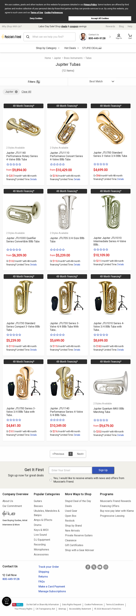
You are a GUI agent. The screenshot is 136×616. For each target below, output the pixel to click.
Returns (43, 576)
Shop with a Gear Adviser (79, 550)
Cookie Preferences (53, 12)
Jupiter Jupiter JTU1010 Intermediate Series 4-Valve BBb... (109, 241)
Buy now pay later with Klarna (117, 510)
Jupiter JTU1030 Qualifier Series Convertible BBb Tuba (22, 240)
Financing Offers (109, 506)
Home (48, 58)
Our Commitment (12, 506)
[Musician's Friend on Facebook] (88, 567)
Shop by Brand (73, 525)
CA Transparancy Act (45, 609)
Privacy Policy (90, 4)
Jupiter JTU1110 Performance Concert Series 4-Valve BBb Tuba (66, 156)
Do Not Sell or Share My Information (43, 604)
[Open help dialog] (6, 601)
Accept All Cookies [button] (100, 18)
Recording (40, 544)
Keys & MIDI (41, 530)
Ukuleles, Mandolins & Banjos (47, 513)
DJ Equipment (42, 539)
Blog (121, 26)
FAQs (41, 581)
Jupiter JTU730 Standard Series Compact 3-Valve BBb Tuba (23, 326)
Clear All (26, 91)
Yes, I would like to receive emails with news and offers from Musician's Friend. (88, 480)
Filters (31, 81)
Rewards (110, 26)
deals (64, 26)
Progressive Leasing (112, 515)
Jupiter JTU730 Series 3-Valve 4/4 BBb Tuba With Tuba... (64, 326)
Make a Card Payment (51, 586)
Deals (68, 506)
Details (33, 179)
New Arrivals (72, 530)
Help (130, 26)
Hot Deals (70, 48)
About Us (7, 501)
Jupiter (57, 58)
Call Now (10, 577)
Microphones (41, 549)
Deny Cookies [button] (36, 18)
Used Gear (71, 510)
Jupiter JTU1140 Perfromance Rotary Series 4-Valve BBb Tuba (22, 156)
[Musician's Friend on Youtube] (100, 567)
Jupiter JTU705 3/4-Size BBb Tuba (67, 240)
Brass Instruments (73, 58)
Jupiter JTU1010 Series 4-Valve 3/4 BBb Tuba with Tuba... (108, 326)
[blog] (15, 514)
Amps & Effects (43, 520)
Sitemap (62, 609)
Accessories (41, 554)
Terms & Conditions (115, 604)
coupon (74, 26)
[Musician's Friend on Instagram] (106, 567)
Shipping (43, 571)
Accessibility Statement (80, 609)
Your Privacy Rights (23, 609)
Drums (37, 525)
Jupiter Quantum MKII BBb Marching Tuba (108, 410)
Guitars (38, 501)
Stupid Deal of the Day (78, 501)
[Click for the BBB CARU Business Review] (17, 604)
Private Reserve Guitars (79, 535)
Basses (38, 506)
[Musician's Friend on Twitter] (94, 567)
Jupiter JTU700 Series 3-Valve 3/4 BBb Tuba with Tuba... (21, 412)
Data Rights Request (71, 604)
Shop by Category (46, 48)
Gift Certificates (74, 545)
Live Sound (40, 534)
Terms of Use (37, 12)
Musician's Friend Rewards (115, 501)
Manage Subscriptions (52, 591)
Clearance (70, 540)
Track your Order (48, 566)
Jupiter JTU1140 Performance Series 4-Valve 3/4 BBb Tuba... (66, 412)
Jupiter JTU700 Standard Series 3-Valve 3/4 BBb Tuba (110, 154)
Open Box (70, 515)
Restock (70, 520)
